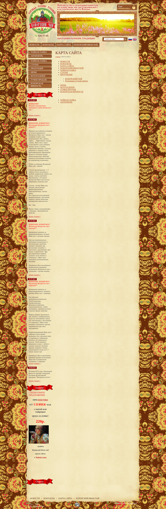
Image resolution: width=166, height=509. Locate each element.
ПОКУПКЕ (43, 400)
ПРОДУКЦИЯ (66, 75)
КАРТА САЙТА (67, 66)
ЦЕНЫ (63, 85)
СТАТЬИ (64, 72)
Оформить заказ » (124, 8)
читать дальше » (34, 115)
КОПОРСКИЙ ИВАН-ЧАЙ (71, 68)
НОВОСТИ (65, 61)
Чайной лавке (41, 457)
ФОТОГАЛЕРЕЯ (67, 87)
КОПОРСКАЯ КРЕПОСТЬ (71, 92)
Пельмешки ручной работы (76, 81)
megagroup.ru (132, 503)
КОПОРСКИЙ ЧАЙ (73, 79)
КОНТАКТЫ (65, 64)
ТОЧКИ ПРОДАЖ (68, 89)
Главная (57, 57)
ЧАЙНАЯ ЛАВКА (68, 70)
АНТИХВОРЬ (66, 102)
